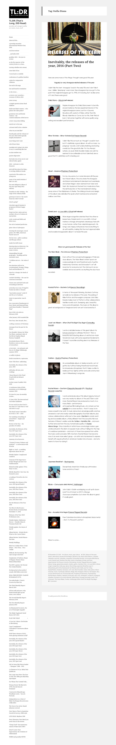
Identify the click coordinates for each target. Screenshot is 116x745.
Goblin (71, 564)
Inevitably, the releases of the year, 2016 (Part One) (18, 498)
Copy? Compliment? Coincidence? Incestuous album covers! (18, 628)
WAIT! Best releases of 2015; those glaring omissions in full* (18, 634)
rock (78, 575)
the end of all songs (15, 85)
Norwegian (92, 572)
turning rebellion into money (18, 67)
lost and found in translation (17, 89)
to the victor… (13, 92)
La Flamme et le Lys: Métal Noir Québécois (18, 670)
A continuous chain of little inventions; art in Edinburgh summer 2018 (17, 389)
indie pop (62, 566)
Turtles (67, 579)
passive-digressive (14, 156)
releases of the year (68, 575)
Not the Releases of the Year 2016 (17, 504)
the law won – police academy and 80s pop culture (18, 239)
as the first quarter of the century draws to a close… (17, 63)
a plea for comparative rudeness (16, 81)
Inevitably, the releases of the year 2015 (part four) (18, 645)
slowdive (50, 577)
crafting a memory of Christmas (18, 324)
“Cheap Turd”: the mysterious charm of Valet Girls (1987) (18, 725)
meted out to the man (15, 124)
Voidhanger (73, 579)
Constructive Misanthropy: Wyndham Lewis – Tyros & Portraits (17, 694)
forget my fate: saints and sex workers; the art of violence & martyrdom (18, 214)
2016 (83, 554)
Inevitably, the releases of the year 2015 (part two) (18, 655)
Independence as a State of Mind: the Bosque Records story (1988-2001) (18, 701)
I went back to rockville (16, 74)
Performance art (57, 573)
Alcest (50, 556)
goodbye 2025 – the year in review (17, 58)
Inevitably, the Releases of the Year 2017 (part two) (18, 430)
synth (93, 577)
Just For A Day (88, 568)
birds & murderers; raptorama (18, 358)
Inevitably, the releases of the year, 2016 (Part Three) (18, 488)
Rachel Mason (52, 575)
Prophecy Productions (69, 171)
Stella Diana (75, 577)
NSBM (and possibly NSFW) (17, 737)
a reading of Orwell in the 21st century (18, 478)
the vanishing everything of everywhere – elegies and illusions (17, 418)
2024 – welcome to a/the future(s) (16, 165)
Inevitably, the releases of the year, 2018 (18, 366)
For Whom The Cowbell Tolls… (18, 682)
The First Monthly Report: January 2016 (17, 604)
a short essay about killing (17, 121)
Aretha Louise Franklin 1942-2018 (18, 383)
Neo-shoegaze (79, 572)
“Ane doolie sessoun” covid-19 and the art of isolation (18, 294)
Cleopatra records (53, 558)
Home (11, 37)
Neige (72, 572)
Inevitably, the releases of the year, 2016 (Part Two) (18, 493)
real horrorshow (14, 51)
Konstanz (65, 570)
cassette (95, 556)
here (90, 396)
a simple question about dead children (18, 104)
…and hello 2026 (14, 54)
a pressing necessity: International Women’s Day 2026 (17, 45)
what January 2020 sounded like (18, 317)
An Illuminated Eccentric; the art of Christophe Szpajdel (18, 609)
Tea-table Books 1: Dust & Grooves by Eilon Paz (16, 581)
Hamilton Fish (82, 564)
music (70, 554)
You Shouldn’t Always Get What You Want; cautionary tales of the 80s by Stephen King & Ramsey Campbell (18, 335)
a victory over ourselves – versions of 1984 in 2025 (17, 96)
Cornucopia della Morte (92, 558)
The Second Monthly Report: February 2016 (17, 598)
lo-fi (70, 570)
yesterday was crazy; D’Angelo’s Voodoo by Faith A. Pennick (18, 289)
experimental (52, 562)
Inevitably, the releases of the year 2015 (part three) (18, 650)
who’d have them (14, 144)
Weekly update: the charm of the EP (18, 528)
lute (73, 570)
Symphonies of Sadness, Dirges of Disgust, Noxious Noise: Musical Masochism (18, 560)
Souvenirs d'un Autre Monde (62, 577)
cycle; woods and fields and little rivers (17, 220)
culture (66, 554)
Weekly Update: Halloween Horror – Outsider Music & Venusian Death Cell (17, 522)
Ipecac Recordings (77, 287)
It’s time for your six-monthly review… (18, 395)
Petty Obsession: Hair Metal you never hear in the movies (18, 720)
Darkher (62, 560)
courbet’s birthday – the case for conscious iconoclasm (19, 278)
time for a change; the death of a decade (18, 273)
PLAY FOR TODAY (14, 618)
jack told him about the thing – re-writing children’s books (18, 170)
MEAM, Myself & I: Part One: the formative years (19, 473)
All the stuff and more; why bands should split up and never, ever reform (17, 592)
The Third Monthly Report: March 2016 (17, 586)
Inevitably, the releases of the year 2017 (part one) (18, 435)
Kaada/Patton (52, 570)
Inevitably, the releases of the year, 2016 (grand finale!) (18, 483)
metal (85, 570)
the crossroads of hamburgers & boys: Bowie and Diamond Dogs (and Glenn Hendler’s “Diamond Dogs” (18, 306)
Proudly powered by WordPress (58, 596)
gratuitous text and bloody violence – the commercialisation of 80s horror (19, 116)
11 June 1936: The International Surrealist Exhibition (18, 400)
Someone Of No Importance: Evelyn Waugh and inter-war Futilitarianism (18, 461)
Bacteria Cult (76, 556)
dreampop (78, 560)
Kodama (59, 570)
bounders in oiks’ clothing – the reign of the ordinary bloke (18, 192)
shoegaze (97, 575)
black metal (84, 556)
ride (75, 575)
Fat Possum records (63, 562)
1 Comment (53, 581)
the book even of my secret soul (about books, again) (18, 160)
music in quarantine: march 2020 (17, 299)
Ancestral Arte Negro (65, 556)
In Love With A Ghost (65, 211)
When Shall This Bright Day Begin (87, 579)
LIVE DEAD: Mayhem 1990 (17, 716)
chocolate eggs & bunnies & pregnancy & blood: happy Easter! (17, 207)
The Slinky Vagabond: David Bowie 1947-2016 (17, 614)
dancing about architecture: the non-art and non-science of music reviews (18, 248)
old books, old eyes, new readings (16, 371)
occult (50, 573)
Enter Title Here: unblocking (17, 362)
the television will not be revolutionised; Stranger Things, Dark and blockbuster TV (19, 267)
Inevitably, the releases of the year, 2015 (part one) (18, 660)
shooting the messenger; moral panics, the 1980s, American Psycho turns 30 (18, 233)
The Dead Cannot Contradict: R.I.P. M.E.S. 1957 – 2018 (18, 412)
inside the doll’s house (15, 243)
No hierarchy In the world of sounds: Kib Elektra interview (18, 571)
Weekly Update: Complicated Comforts (18, 455)
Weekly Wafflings (14, 542)
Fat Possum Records (79, 136)
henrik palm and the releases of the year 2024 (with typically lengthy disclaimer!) (18, 135)
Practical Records (68, 573)
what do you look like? (16, 130)
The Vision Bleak (59, 579)
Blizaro (90, 556)
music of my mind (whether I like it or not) (18, 180)
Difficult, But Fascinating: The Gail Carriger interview (18, 554)
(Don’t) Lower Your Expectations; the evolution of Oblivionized (18, 731)
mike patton (91, 570)
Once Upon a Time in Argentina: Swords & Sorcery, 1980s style (18, 712)
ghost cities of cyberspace (17, 227)
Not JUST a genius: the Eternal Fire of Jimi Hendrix (18, 566)
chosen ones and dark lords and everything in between (18, 284)
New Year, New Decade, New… (18, 320)
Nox (98, 572)
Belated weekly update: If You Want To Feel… (18, 468)
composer (69, 558)
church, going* (13, 202)
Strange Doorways (85, 577)
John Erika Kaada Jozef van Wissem (66, 568)
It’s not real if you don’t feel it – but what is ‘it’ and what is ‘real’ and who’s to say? (18, 406)
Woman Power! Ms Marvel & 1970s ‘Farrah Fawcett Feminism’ (17, 687)
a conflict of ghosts (14, 355)
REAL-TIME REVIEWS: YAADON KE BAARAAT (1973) (18, 576)
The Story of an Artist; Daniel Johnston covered (18, 707)
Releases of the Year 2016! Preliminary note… (17, 516)
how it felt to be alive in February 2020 (16, 313)
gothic (75, 564)
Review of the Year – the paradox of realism (16, 425)
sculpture (90, 575)
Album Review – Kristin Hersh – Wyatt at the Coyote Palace (18, 533)
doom (73, 560)
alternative (55, 556)
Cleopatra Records (74, 388)
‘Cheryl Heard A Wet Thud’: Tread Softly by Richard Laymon (17, 377)
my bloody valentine (64, 572)
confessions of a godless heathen (19, 77)
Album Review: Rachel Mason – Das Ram (18, 538)
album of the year (91, 554)
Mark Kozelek (79, 570)
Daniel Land (55, 560)
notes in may (13, 100)
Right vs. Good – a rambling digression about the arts (17, 450)
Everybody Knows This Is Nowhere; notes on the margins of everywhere (18, 343)
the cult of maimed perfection (18, 224)
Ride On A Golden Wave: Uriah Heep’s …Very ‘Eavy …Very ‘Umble (18, 547)
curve (50, 560)
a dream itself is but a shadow (18, 127)
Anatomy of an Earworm (16, 439)
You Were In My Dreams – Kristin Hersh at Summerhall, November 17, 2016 (18, 510)
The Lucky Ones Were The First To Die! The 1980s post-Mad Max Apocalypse (19, 676)
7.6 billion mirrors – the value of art (18, 261)
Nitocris (60, 100)
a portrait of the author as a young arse (17, 175)
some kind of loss (14, 70)
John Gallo (80, 568)
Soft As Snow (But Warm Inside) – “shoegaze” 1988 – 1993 (18, 665)
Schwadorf (84, 575)
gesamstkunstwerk (62, 564)
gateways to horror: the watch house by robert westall (18, 198)
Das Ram (67, 560)
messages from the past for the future (18, 328)
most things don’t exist (16, 141)
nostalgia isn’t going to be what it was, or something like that (18, 148)
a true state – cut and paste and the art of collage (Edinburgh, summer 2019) (18, 350)
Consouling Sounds (78, 558)
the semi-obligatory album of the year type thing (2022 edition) (18, 186)
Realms (58, 358)
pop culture (76, 554)
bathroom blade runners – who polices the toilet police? (18, 109)
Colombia (62, 558)
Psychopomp (92, 573)
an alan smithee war (15, 152)
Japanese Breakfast (83, 566)
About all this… (13, 40)
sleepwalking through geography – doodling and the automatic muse (18, 255)
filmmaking (72, 562)
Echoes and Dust (69, 333)
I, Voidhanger (77, 484)
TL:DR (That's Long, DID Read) (17, 22)
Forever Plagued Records (78, 512)
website (65, 408)
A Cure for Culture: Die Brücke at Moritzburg (18, 622)
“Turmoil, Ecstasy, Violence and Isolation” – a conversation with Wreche (18, 444)
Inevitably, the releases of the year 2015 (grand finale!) (18, 640)
